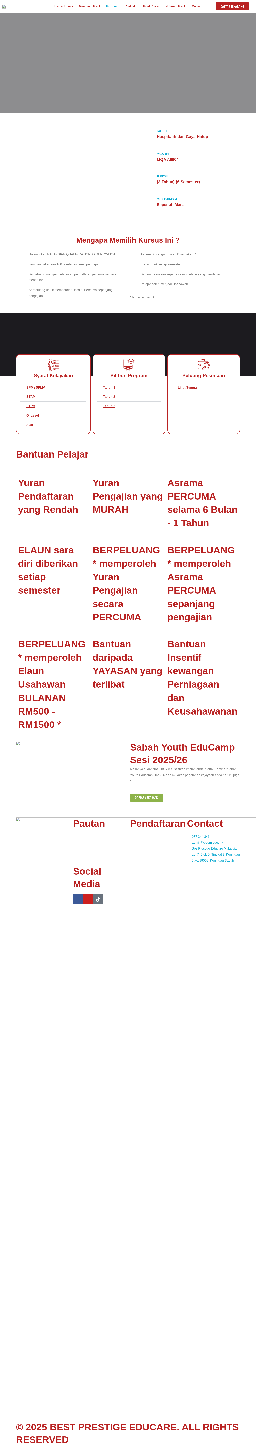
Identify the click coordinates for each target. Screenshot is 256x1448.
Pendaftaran (151, 6)
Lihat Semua (187, 387)
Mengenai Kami (89, 6)
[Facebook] (78, 899)
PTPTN (135, 842)
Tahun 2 (109, 396)
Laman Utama (63, 6)
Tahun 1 (109, 387)
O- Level (32, 415)
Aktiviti (130, 6)
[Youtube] (88, 899)
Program (111, 6)
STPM (30, 406)
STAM (30, 396)
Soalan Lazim (139, 853)
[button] (53, 387)
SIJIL (30, 425)
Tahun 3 (109, 406)
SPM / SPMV (35, 387)
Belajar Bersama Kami (88, 847)
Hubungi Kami (175, 6)
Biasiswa (136, 847)
